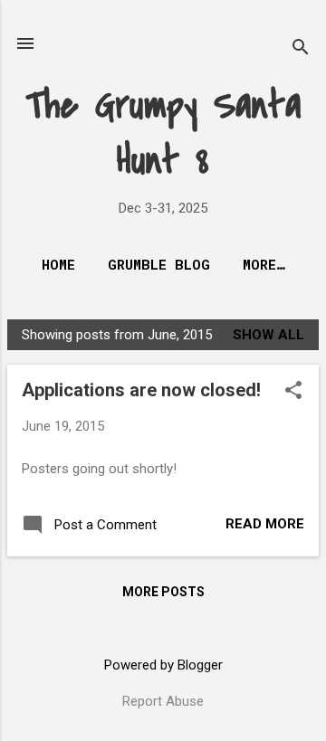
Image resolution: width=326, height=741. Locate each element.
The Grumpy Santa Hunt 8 (163, 133)
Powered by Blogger (163, 665)
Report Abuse (163, 701)
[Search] (301, 49)
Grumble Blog (159, 264)
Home (58, 264)
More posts (163, 591)
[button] (293, 391)
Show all (268, 335)
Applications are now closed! (141, 390)
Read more (264, 524)
